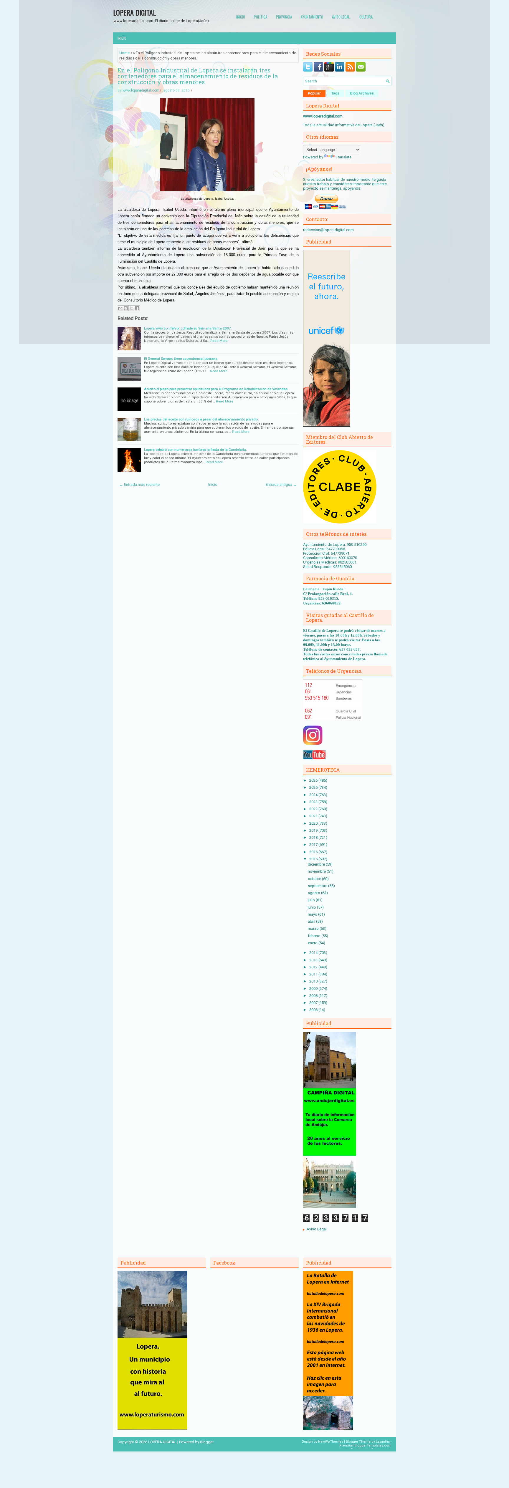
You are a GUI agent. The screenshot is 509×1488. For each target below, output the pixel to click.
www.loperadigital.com (141, 90)
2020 (313, 823)
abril (312, 921)
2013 (313, 960)
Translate (343, 157)
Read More (218, 341)
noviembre (317, 871)
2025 (313, 787)
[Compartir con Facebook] (137, 308)
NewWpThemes (330, 1442)
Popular (314, 93)
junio (312, 907)
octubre (315, 878)
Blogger (207, 1442)
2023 (313, 802)
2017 (313, 844)
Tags (335, 93)
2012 (313, 967)
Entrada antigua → (281, 484)
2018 (313, 837)
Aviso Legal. (341, 17)
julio (312, 900)
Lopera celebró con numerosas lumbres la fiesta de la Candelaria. (195, 450)
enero (313, 943)
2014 (313, 952)
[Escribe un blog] (126, 308)
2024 (313, 795)
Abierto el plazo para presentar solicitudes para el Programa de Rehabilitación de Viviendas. (216, 389)
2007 (313, 1002)
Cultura (366, 17)
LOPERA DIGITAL (134, 12)
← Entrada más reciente (139, 484)
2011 (313, 974)
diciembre (317, 864)
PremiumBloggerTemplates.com (365, 1445)
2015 (313, 859)
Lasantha (383, 1442)
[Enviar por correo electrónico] (120, 308)
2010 (313, 981)
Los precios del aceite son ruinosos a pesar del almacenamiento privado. (201, 419)
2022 (313, 809)
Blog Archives (362, 93)
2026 (313, 780)
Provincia (284, 17)
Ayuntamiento (312, 17)
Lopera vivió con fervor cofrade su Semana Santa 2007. (188, 328)
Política (260, 17)
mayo (313, 914)
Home (124, 53)
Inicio (240, 17)
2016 (313, 852)
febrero (314, 936)
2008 (313, 995)
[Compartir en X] (131, 308)
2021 (313, 816)
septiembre (318, 886)
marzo (314, 928)
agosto (314, 893)
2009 (313, 988)
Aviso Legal (317, 1229)
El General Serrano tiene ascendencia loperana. (181, 359)
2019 (313, 830)
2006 (313, 1010)
